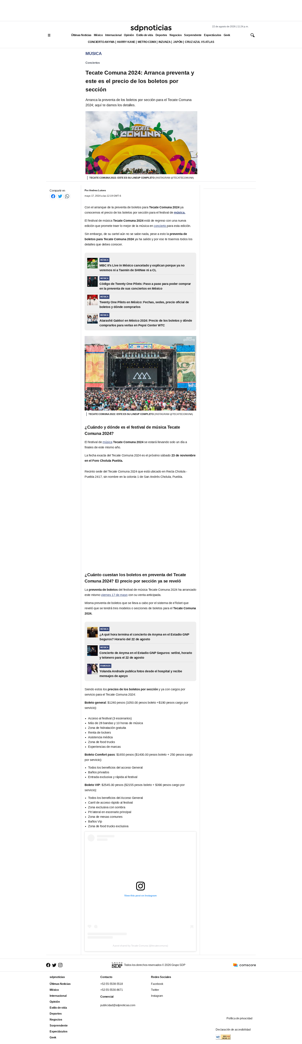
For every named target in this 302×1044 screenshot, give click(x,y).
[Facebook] (53, 196)
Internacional (113, 35)
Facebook (157, 983)
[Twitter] (60, 196)
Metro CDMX (147, 41)
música (107, 442)
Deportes (161, 35)
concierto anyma (101, 41)
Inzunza (165, 41)
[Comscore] (244, 964)
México (98, 35)
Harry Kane (126, 41)
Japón (177, 41)
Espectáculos (212, 35)
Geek (227, 35)
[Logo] (151, 28)
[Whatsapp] (67, 196)
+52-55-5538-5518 (111, 983)
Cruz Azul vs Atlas (199, 41)
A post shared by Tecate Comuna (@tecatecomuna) (140, 945)
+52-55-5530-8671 (111, 989)
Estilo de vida (144, 35)
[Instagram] (60, 965)
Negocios (176, 35)
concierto (160, 226)
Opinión (129, 35)
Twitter (155, 989)
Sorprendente (193, 35)
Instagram (157, 995)
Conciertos (92, 62)
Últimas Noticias (81, 35)
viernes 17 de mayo (114, 595)
